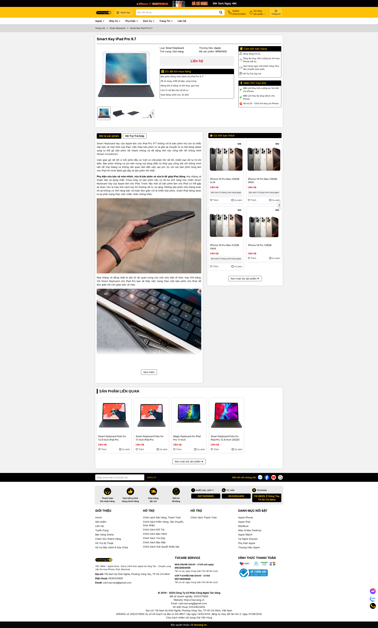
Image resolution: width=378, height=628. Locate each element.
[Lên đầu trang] (372, 616)
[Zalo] (260, 477)
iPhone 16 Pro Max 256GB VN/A (262, 180)
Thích (215, 200)
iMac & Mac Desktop (249, 530)
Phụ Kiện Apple (246, 543)
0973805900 (206, 496)
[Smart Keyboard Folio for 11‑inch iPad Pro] (151, 415)
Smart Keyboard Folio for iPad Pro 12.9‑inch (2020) (225, 438)
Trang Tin (165, 20)
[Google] (280, 477)
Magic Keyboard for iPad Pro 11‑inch (187, 438)
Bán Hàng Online (104, 534)
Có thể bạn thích (224, 135)
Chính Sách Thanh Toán (203, 517)
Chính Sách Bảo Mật (154, 542)
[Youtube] (273, 477)
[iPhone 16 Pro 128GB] (264, 224)
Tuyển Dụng (102, 530)
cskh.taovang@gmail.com (117, 582)
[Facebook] (266, 477)
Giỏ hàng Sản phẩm (259, 12)
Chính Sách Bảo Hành (155, 533)
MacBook (243, 526)
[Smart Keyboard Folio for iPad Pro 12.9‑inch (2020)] (226, 415)
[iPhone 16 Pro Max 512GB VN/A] (226, 224)
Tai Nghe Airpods (248, 538)
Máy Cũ (114, 20)
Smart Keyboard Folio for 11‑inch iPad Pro (150, 438)
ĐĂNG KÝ (151, 477)
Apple (98, 20)
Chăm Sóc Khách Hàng (108, 538)
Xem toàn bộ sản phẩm (243, 278)
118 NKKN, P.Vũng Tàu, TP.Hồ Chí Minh (267, 498)
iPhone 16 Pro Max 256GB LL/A (224, 180)
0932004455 (236, 496)
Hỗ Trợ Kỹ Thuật (104, 543)
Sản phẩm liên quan (119, 391)
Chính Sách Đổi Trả (153, 529)
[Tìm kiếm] (221, 12)
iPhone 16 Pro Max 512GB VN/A (224, 247)
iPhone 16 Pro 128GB (259, 245)
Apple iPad (244, 521)
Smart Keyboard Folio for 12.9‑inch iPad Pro (112, 438)
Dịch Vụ (148, 20)
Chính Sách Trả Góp (154, 538)
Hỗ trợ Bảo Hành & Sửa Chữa (111, 547)
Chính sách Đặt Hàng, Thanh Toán (162, 517)
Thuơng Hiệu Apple (249, 547)
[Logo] (103, 12)
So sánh (238, 200)
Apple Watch (245, 534)
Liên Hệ (182, 20)
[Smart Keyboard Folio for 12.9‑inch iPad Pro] (114, 415)
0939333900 (115, 578)
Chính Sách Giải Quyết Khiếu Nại (161, 546)
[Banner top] (189, 3)
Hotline (239, 12)
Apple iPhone (245, 517)
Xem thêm (149, 372)
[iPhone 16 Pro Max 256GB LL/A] (226, 158)
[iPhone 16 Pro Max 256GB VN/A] (264, 158)
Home (98, 517)
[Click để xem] (126, 75)
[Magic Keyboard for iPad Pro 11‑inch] (189, 415)
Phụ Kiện (130, 20)
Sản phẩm (100, 521)
